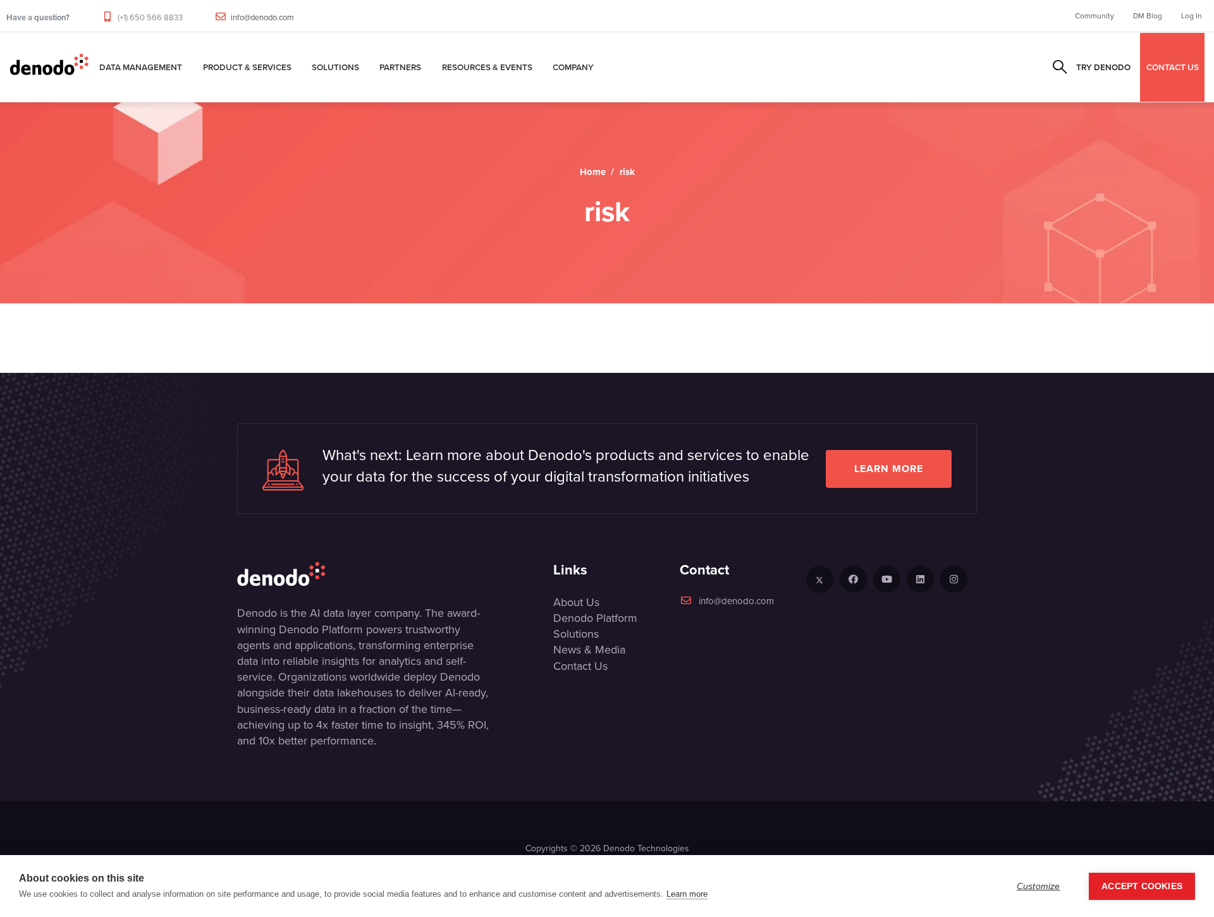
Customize (1038, 886)
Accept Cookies (1141, 886)
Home (593, 172)
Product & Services (247, 67)
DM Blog (1147, 15)
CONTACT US (1172, 67)
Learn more (888, 468)
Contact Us (580, 666)
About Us (576, 602)
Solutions (335, 67)
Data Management (140, 67)
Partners (400, 67)
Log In (1191, 15)
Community (1094, 15)
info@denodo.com (262, 17)
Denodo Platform (595, 618)
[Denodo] (49, 67)
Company (573, 67)
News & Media (589, 649)
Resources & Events (487, 67)
